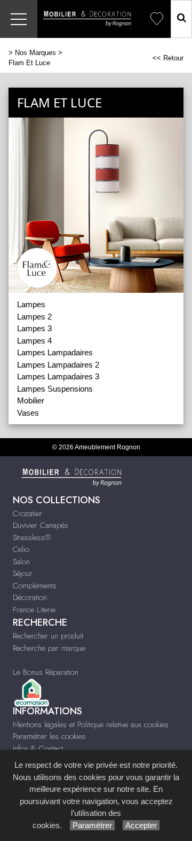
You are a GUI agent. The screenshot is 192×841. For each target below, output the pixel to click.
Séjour (23, 573)
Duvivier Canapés (40, 525)
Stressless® (32, 537)
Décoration (30, 597)
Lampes (31, 304)
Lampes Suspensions (55, 388)
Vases (28, 412)
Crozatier (27, 513)
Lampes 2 (34, 316)
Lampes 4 (34, 340)
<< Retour (168, 58)
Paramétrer (92, 825)
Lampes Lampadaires (55, 352)
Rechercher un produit (48, 636)
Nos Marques (35, 53)
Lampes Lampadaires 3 (58, 376)
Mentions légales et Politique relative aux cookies (91, 724)
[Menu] (18, 19)
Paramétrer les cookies (49, 736)
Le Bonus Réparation (45, 672)
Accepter (141, 825)
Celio (21, 549)
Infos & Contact (38, 748)
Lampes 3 (34, 328)
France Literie (34, 610)
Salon (21, 561)
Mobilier (30, 400)
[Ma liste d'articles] (157, 19)
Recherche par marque (49, 648)
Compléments (35, 585)
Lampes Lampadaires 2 (58, 364)
